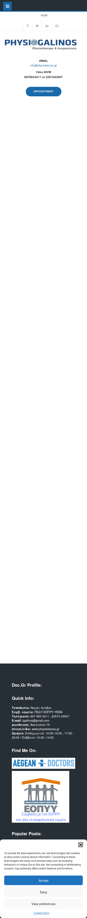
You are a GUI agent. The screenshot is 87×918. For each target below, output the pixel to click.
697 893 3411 (40, 716)
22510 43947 (60, 716)
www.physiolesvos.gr (45, 729)
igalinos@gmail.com (36, 720)
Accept (43, 880)
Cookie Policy (41, 913)
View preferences (43, 903)
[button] (81, 845)
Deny (43, 892)
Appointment (44, 91)
